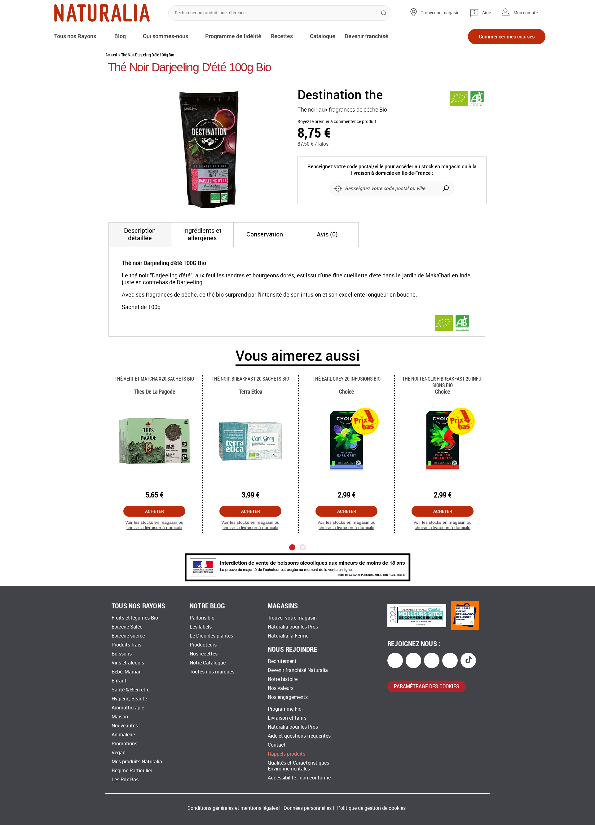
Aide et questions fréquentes (299, 736)
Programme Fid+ (286, 709)
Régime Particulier (132, 771)
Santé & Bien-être (130, 690)
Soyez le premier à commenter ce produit (337, 121)
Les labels (201, 627)
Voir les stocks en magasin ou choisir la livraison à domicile (154, 525)
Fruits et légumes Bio (135, 618)
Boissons (122, 654)
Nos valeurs (280, 688)
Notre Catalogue (208, 663)
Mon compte (525, 12)
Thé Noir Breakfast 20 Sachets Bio (250, 378)
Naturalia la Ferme (288, 636)
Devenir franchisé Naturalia (298, 670)
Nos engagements (288, 697)
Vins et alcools (128, 663)
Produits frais (126, 645)
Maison (120, 717)
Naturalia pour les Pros (293, 627)
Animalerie (123, 735)
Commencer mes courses (507, 36)
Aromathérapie (128, 708)
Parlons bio (202, 618)
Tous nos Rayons (75, 36)
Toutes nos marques (212, 672)
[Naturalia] (102, 13)
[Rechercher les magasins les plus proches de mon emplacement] (338, 188)
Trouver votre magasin (292, 618)
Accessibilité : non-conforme (299, 778)
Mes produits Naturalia (137, 762)
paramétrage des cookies (426, 686)
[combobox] (279, 13)
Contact (277, 745)
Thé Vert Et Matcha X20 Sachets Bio (154, 378)
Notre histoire (283, 679)
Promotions (124, 744)
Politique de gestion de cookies (371, 808)
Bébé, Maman (127, 672)
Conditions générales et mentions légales (232, 808)
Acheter (154, 511)
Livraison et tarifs (287, 718)
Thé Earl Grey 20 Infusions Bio (347, 378)
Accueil (111, 55)
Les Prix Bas (125, 780)
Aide (486, 12)
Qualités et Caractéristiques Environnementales (298, 766)
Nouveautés (125, 726)
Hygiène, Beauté (129, 699)
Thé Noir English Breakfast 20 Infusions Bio (442, 381)
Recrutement (282, 661)
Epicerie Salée (127, 627)
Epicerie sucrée (128, 636)
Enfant (119, 681)
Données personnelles (308, 808)
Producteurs (203, 645)
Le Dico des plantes (211, 636)
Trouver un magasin (440, 12)
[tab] (139, 234)
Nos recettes (204, 654)
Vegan (119, 753)
